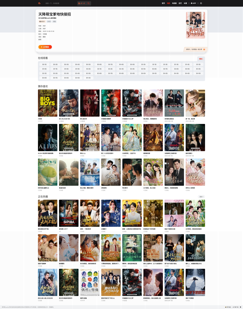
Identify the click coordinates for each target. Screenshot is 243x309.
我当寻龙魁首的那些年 (65, 153)
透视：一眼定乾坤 (85, 229)
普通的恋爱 (62, 188)
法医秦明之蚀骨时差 (171, 153)
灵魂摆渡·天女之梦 (127, 119)
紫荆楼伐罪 (146, 153)
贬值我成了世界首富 (149, 229)
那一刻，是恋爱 (190, 119)
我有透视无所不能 (43, 229)
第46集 (44, 78)
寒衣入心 (83, 153)
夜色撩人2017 (63, 229)
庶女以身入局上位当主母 (45, 298)
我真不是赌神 (42, 263)
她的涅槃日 (189, 153)
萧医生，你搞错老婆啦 (171, 188)
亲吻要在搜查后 (169, 119)
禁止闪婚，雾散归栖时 (86, 188)
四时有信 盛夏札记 (43, 188)
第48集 (66, 78)
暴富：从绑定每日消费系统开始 (131, 229)
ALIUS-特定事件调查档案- (46, 153)
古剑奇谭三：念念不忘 (129, 153)
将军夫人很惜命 (190, 188)
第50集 (88, 78)
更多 (201, 197)
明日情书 (125, 188)
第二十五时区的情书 (107, 153)
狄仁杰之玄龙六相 (64, 119)
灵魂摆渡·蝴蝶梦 (106, 119)
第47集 (55, 78)
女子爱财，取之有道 (149, 188)
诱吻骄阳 (104, 188)
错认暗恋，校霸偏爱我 (150, 119)
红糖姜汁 (104, 229)
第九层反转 (83, 119)
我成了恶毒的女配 (170, 229)
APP (194, 3)
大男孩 (40, 119)
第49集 (77, 78)
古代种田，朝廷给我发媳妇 (194, 229)
